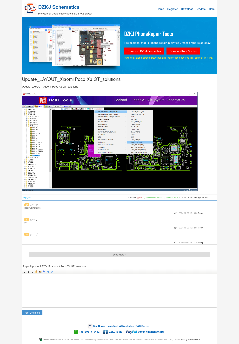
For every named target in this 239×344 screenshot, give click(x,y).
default (132, 197)
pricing (184, 339)
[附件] (44, 271)
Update (201, 9)
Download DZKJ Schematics (144, 51)
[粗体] (24, 271)
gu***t (32, 205)
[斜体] (28, 271)
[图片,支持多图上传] (40, 271)
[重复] (51, 271)
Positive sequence (153, 197)
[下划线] (32, 271)
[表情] (36, 271)
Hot (140, 197)
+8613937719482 (89, 331)
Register (172, 9)
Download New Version (183, 51)
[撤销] (48, 271)
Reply (200, 213)
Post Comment (32, 312)
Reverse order (171, 197)
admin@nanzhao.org (151, 331)
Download (187, 9)
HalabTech (112, 326)
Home (160, 9)
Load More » (119, 254)
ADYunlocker (126, 326)
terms (190, 339)
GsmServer (99, 326)
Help (212, 9)
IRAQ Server (142, 326)
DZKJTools (115, 331)
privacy (196, 339)
